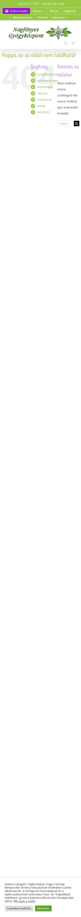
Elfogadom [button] (43, 908)
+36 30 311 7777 (28, 4)
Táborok (42, 93)
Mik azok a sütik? (24, 901)
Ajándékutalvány (47, 80)
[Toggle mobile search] (66, 43)
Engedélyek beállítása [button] (19, 908)
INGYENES (43, 112)
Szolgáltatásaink (47, 74)
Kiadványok (44, 99)
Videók (41, 106)
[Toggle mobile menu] (73, 43)
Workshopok (45, 87)
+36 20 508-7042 (53, 4)
